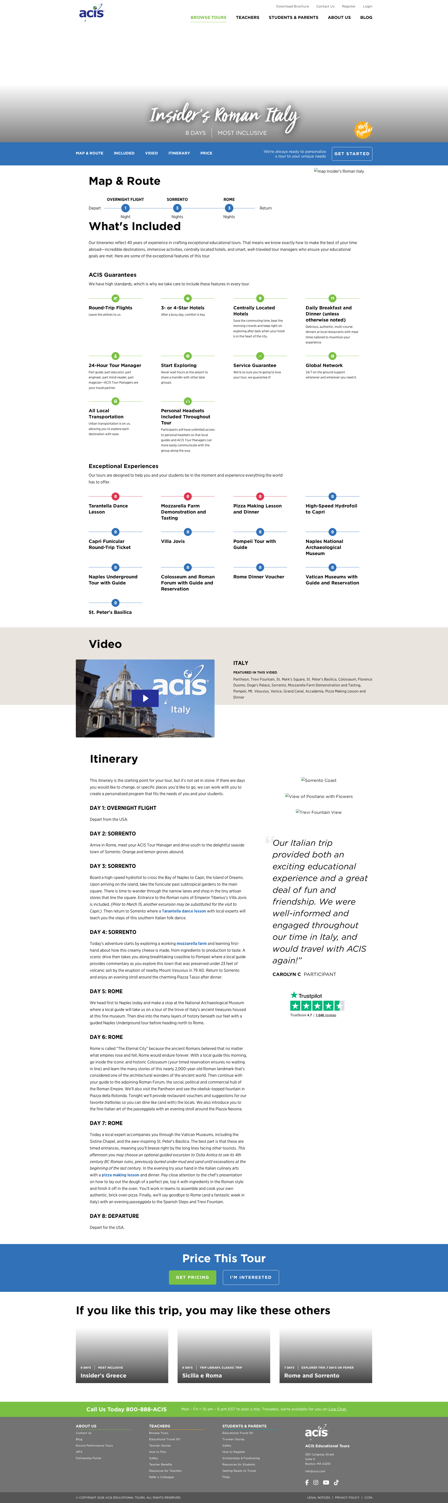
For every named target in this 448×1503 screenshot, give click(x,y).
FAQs (226, 1477)
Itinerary (179, 153)
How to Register (233, 1452)
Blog (366, 17)
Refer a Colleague (161, 1477)
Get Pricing (192, 1277)
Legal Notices (318, 1497)
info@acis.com (315, 1471)
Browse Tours (209, 17)
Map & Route (89, 153)
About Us (339, 17)
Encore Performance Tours (94, 1445)
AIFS (79, 1452)
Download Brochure (292, 6)
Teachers (247, 17)
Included (124, 153)
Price (206, 153)
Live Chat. (338, 1409)
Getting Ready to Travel (239, 1470)
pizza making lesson (120, 1174)
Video (151, 153)
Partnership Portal (88, 1458)
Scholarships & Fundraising (241, 1458)
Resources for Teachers (165, 1470)
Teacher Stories (160, 1445)
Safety (153, 1458)
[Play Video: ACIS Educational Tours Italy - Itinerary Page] (145, 698)
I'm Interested (251, 1277)
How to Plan (157, 1452)
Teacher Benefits (160, 1464)
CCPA (368, 1497)
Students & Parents (293, 17)
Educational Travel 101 (164, 1439)
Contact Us (325, 6)
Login (367, 6)
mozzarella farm (192, 943)
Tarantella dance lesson (184, 911)
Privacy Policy (347, 1497)
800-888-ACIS (146, 1409)
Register (349, 6)
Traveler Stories (233, 1439)
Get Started (352, 153)
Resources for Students (238, 1464)
